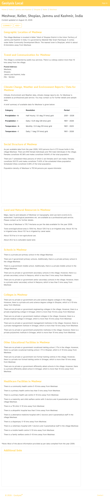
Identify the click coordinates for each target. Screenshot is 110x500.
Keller (45, 9)
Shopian (37, 9)
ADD (17, 25)
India (11, 9)
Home (4, 9)
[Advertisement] (41, 186)
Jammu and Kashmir (23, 9)
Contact (100, 495)
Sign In (104, 3)
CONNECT (7, 25)
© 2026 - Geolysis (14, 495)
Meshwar (53, 9)
